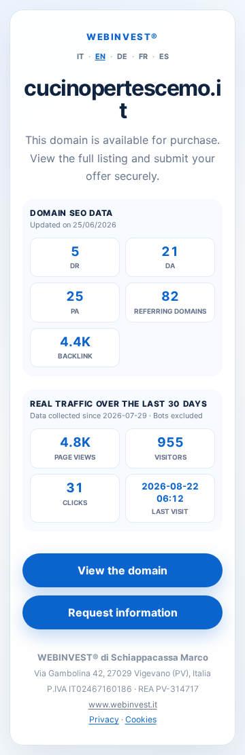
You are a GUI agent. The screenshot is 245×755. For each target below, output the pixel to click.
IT (80, 56)
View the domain (122, 570)
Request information (123, 612)
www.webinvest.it (122, 704)
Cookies (141, 719)
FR (143, 56)
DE (122, 56)
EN (100, 56)
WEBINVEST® (122, 36)
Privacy (104, 719)
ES (164, 56)
